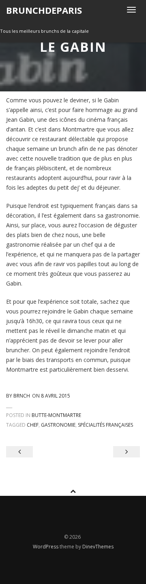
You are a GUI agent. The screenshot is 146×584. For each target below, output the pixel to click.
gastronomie (58, 424)
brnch (21, 395)
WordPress (46, 546)
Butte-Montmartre (56, 415)
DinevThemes (98, 546)
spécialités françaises (105, 424)
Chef (33, 424)
